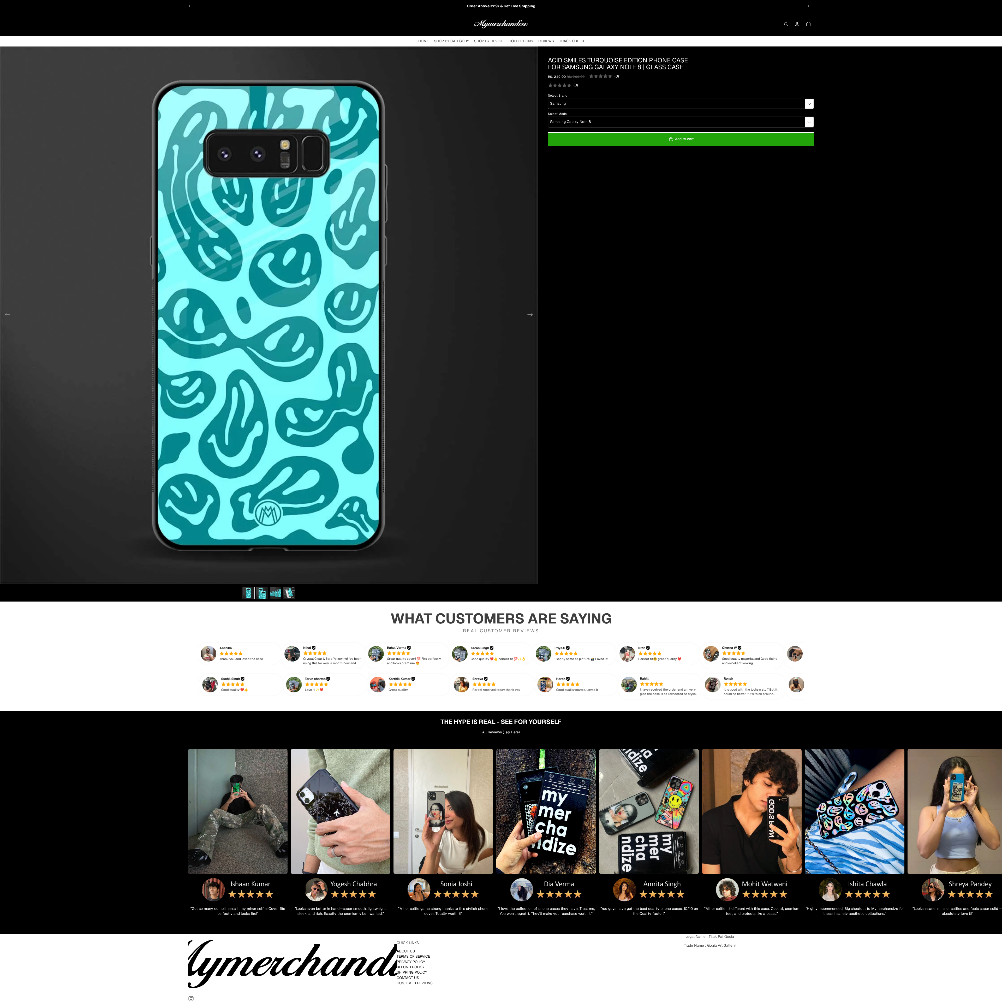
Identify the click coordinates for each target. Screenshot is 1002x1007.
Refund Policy (411, 966)
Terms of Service (413, 956)
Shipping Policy (412, 972)
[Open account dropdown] (797, 24)
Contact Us (408, 977)
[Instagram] (191, 999)
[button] (247, 654)
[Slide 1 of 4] (248, 593)
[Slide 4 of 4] (289, 593)
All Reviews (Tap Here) (501, 732)
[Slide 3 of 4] (275, 593)
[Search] (786, 24)
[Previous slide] (189, 6)
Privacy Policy (411, 961)
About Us (406, 951)
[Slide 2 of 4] (262, 593)
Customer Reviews (415, 983)
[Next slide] (808, 6)
